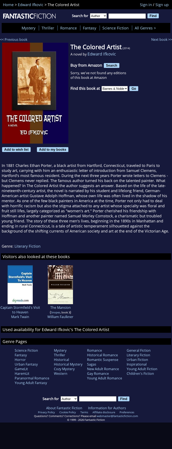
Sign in (146, 4)
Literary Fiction (27, 246)
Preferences (127, 412)
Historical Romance (102, 355)
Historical (61, 359)
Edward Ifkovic (101, 54)
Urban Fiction (137, 359)
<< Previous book (13, 39)
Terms (84, 412)
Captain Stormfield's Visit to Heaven (20, 309)
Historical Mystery (68, 364)
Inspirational (137, 364)
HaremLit (22, 373)
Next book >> (161, 39)
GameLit (21, 369)
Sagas (91, 364)
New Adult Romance (103, 369)
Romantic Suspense (102, 359)
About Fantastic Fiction (64, 408)
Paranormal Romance (32, 378)
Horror (20, 359)
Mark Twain (20, 316)
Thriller (48, 27)
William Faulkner (60, 316)
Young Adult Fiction (142, 369)
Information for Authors (107, 408)
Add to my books (52, 149)
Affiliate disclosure (104, 412)
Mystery (28, 27)
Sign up (162, 4)
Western (60, 373)
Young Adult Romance (104, 378)
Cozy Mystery (64, 369)
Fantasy (89, 27)
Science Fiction (115, 27)
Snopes (55, 312)
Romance (68, 27)
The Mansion (60, 307)
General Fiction (139, 350)
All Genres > (146, 27)
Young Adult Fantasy (31, 382)
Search (111, 65)
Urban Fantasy (26, 364)
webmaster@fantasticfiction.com (117, 416)
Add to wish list (16, 149)
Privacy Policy (46, 412)
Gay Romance (98, 373)
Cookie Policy (67, 412)
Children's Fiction (140, 373)
